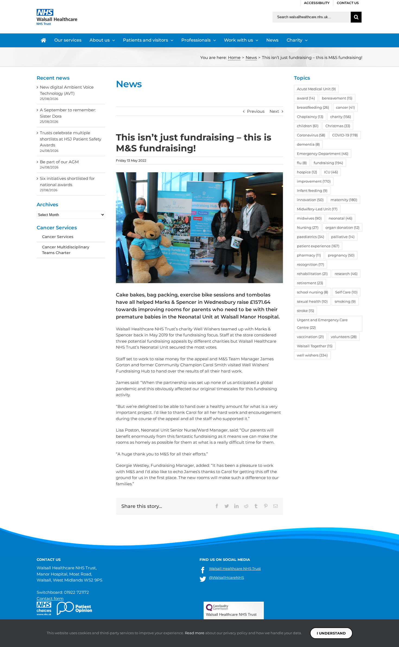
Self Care (346, 292)
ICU (331, 172)
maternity (344, 200)
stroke (305, 310)
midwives (309, 218)
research (346, 273)
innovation (310, 200)
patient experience (318, 246)
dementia (308, 144)
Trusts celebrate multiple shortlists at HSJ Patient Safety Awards (70, 139)
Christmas (337, 126)
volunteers (344, 337)
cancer (345, 107)
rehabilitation (312, 273)
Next (274, 111)
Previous (255, 111)
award (306, 98)
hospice (307, 172)
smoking (345, 301)
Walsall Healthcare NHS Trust (235, 568)
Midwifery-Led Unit (317, 209)
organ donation (342, 227)
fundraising (328, 163)
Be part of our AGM (59, 161)
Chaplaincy (310, 116)
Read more (194, 633)
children (307, 126)
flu (302, 163)
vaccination (310, 337)
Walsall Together (314, 346)
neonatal (340, 218)
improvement (314, 181)
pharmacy (309, 255)
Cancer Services (57, 236)
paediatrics (310, 237)
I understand (331, 633)
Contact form (50, 598)
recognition (310, 264)
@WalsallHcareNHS (226, 577)
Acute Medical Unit (316, 89)
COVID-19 (345, 135)
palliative (342, 237)
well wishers (312, 355)
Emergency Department (322, 153)
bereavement (337, 98)
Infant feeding (312, 190)
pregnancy (341, 255)
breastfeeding (313, 107)
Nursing (307, 227)
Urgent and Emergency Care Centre (322, 324)
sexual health (312, 301)
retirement (310, 283)
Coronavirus (311, 135)
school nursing (312, 292)
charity (340, 116)
